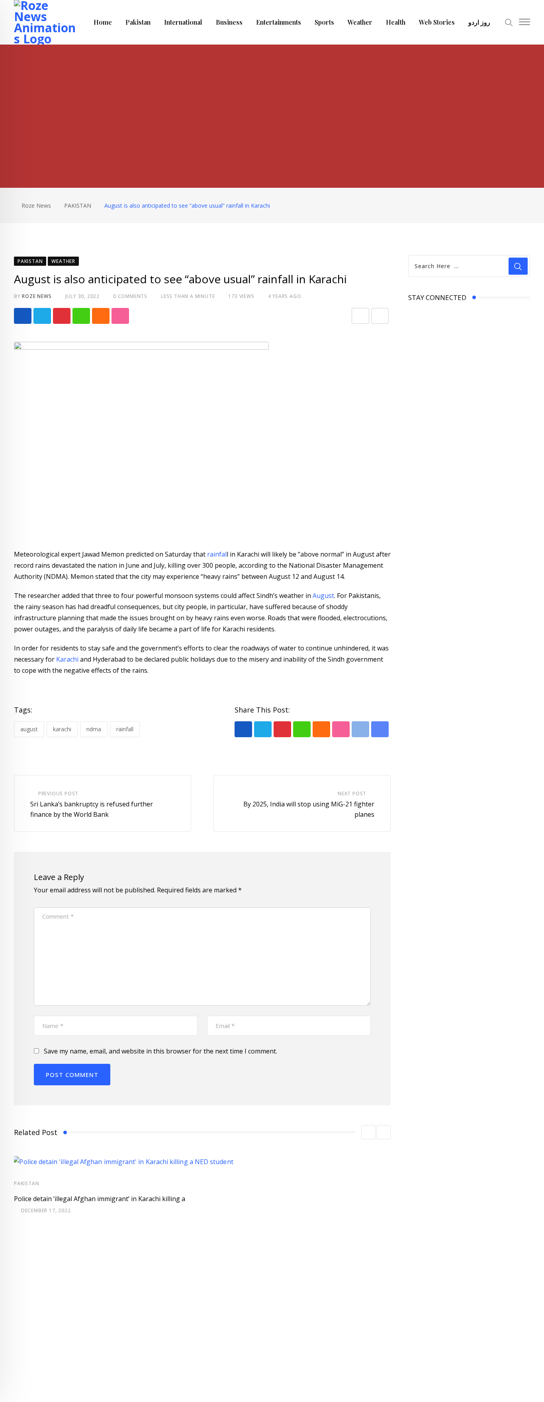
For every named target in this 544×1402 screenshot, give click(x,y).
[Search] (509, 21)
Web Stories (437, 22)
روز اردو (479, 22)
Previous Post (58, 793)
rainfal (217, 554)
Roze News (36, 296)
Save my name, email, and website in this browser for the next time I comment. (160, 1051)
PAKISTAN (26, 1183)
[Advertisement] (272, 104)
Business (229, 22)
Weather (360, 22)
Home (103, 22)
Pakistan (138, 22)
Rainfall (124, 729)
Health (395, 22)
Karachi (66, 659)
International (183, 22)
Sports (324, 22)
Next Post (352, 793)
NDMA (93, 729)
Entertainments (278, 22)
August (323, 595)
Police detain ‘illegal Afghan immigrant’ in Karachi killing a (99, 1198)
